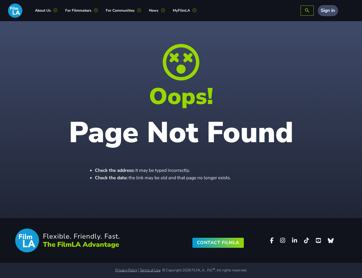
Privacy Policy (126, 270)
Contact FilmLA (218, 243)
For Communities (120, 10)
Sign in (328, 10)
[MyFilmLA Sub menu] (196, 10)
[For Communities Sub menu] (141, 10)
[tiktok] (306, 240)
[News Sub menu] (165, 10)
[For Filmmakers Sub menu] (98, 10)
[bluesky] (331, 241)
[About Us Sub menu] (57, 10)
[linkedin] (294, 240)
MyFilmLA (181, 10)
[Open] (307, 11)
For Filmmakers (78, 10)
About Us (43, 10)
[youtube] (318, 240)
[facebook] (272, 240)
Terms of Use (150, 270)
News (153, 10)
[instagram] (282, 240)
